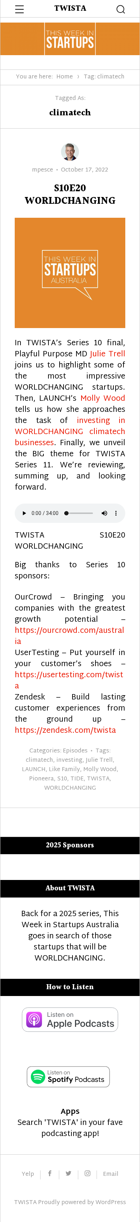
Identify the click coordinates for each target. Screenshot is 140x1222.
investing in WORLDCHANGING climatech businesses (70, 432)
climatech (39, 760)
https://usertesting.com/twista (69, 681)
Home (64, 77)
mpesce (42, 170)
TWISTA (70, 8)
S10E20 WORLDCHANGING (70, 195)
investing (69, 760)
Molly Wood (102, 399)
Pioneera (41, 779)
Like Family (64, 770)
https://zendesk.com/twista (65, 731)
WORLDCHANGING (70, 788)
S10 (62, 779)
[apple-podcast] (70, 1030)
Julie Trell (107, 354)
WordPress (110, 1203)
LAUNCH (34, 770)
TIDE (77, 779)
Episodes (75, 751)
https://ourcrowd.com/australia (69, 636)
